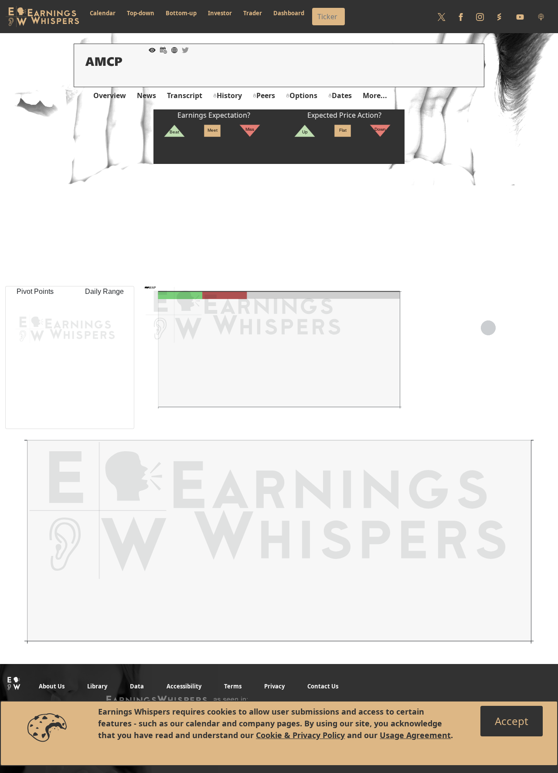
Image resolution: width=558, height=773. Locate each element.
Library (97, 686)
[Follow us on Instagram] (480, 16)
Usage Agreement (415, 735)
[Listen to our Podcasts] (541, 16)
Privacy (274, 686)
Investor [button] (220, 13)
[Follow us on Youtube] (520, 16)
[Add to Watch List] (150, 49)
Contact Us (322, 686)
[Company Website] (172, 49)
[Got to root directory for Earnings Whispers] (42, 16)
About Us (52, 686)
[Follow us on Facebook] (460, 16)
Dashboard (288, 13)
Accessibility (184, 686)
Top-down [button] (140, 13)
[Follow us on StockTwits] (499, 16)
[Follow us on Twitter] (441, 16)
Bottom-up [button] (181, 13)
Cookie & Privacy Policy (300, 735)
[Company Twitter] (183, 49)
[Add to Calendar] (161, 49)
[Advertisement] (279, 225)
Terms (233, 686)
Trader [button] (252, 13)
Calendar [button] (103, 13)
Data (137, 686)
